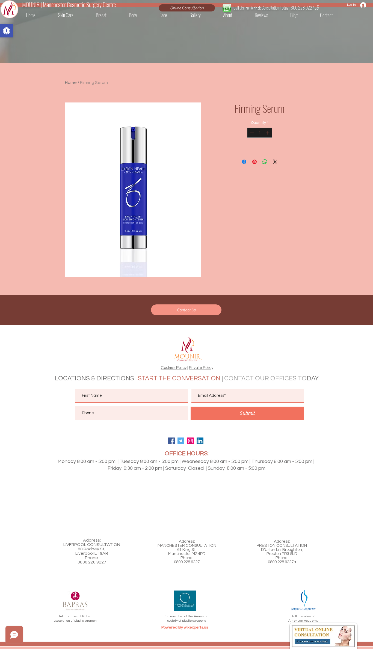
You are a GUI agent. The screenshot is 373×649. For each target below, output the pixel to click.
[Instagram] (190, 440)
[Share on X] (275, 161)
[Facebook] (171, 440)
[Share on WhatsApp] (265, 161)
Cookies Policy (174, 368)
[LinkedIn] (200, 440)
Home (71, 82)
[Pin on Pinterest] (254, 161)
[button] (333, 15)
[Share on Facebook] (244, 161)
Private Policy (201, 368)
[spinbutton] (260, 132)
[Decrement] (251, 132)
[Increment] (268, 132)
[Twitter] (180, 440)
